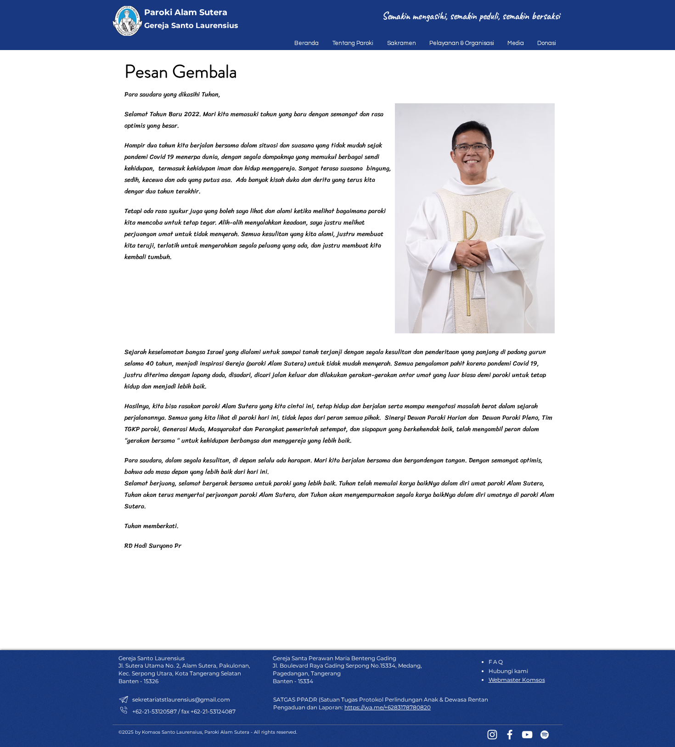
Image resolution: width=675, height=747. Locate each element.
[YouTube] (527, 734)
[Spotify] (544, 734)
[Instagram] (492, 734)
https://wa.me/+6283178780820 (387, 707)
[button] (350, 43)
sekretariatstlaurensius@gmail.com (181, 699)
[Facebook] (509, 734)
